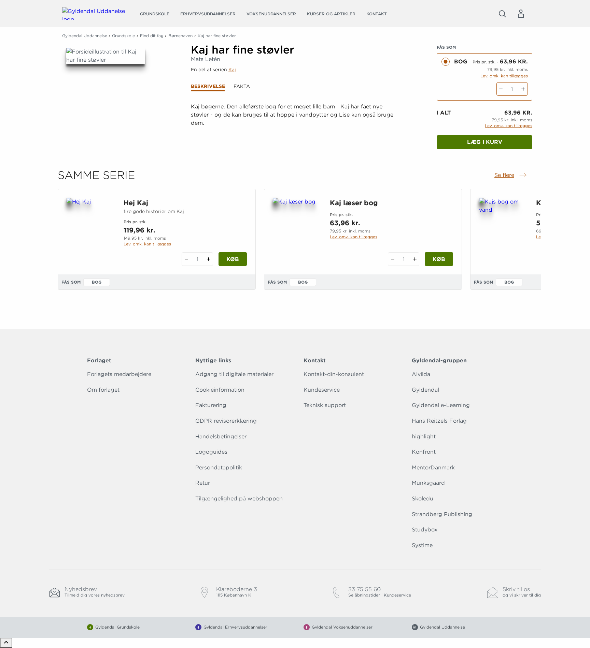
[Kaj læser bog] (296, 230)
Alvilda (421, 374)
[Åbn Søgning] (502, 13)
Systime (422, 545)
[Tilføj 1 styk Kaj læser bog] (414, 259)
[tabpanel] (295, 123)
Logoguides (211, 452)
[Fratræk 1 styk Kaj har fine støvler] (501, 88)
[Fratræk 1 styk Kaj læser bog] (392, 259)
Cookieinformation (219, 390)
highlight (424, 436)
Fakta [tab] (242, 86)
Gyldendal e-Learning (441, 405)
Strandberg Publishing (442, 514)
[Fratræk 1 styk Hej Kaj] (186, 259)
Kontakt (376, 13)
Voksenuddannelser (271, 13)
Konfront (424, 452)
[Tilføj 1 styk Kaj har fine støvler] (523, 88)
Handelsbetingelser (221, 436)
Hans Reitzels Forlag (439, 421)
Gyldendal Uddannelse (84, 35)
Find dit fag (152, 35)
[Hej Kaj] (90, 230)
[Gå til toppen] (6, 643)
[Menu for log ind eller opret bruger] (520, 13)
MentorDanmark (433, 467)
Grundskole (154, 13)
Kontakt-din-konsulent (334, 374)
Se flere (511, 175)
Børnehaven (180, 35)
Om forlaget (103, 390)
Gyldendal (425, 390)
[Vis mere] (295, 140)
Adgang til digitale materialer (234, 374)
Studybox (424, 529)
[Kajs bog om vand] (502, 230)
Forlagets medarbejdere (119, 374)
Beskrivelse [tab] (208, 86)
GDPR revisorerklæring (226, 421)
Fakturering (210, 405)
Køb (232, 259)
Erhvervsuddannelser (208, 13)
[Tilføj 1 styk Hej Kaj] (208, 259)
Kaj (232, 69)
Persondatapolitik (218, 467)
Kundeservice (322, 390)
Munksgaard (428, 483)
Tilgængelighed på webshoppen (239, 498)
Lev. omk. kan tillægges (504, 75)
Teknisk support (325, 405)
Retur (202, 483)
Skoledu (422, 498)
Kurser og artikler (331, 13)
